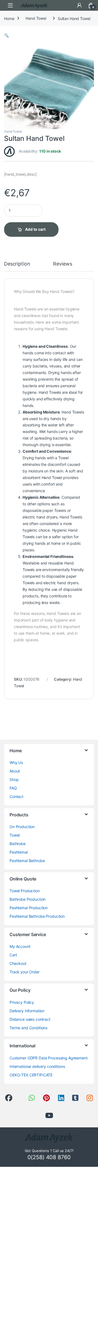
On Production (22, 826)
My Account (20, 946)
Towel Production (25, 890)
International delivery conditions (37, 1066)
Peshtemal (19, 852)
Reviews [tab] (62, 264)
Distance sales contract (30, 1019)
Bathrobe (18, 843)
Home (9, 18)
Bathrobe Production (27, 899)
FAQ (13, 788)
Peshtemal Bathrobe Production (37, 916)
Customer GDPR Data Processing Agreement (49, 1058)
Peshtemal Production (29, 907)
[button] (6, 35)
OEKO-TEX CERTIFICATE (31, 1075)
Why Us (16, 762)
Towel (15, 835)
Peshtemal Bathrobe (27, 860)
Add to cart (35, 229)
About (15, 771)
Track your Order (24, 972)
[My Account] (79, 5)
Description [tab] (17, 264)
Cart (13, 955)
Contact (16, 796)
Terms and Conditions (28, 1027)
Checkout (18, 963)
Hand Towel (36, 18)
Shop (14, 779)
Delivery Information (27, 1010)
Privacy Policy (22, 1002)
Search (68, 5)
